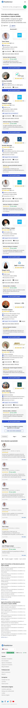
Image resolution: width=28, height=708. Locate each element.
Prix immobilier (5, 660)
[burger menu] (25, 2)
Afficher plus (4, 599)
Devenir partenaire (6, 672)
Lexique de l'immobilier (7, 664)
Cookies (3, 693)
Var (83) (16, 559)
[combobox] (14, 7)
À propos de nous (6, 679)
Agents (13, 25)
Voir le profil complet (15, 67)
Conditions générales (6, 689)
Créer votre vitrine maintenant (14, 430)
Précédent (4, 436)
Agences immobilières (7, 662)
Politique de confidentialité (8, 691)
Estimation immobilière (7, 658)
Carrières (4, 681)
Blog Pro (3, 674)
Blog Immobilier (5, 666)
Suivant (24, 436)
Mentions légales (5, 695)
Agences (5, 25)
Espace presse (5, 683)
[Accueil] (2, 558)
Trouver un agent (9, 559)
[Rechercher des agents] (25, 7)
